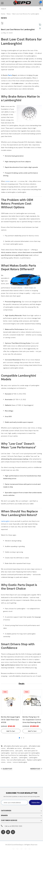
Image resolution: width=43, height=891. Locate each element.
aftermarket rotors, (8, 751)
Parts (10, 75)
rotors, (10, 762)
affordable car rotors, (15, 748)
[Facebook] (3, 832)
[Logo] (22, 3)
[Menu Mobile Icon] (2, 3)
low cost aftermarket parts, (17, 760)
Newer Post (35, 769)
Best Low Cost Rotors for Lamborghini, (15, 755)
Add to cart (10, 731)
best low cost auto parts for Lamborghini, (26, 753)
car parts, (15, 757)
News (9, 14)
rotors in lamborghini (20, 762)
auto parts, (19, 751)
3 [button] (23, 737)
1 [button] (19, 737)
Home (3, 14)
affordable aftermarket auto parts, (16, 746)
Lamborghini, (24, 757)
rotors (7, 181)
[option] (11, 711)
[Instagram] (13, 832)
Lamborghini (5, 521)
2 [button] (21, 737)
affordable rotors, (29, 748)
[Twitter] (8, 832)
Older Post (7, 769)
